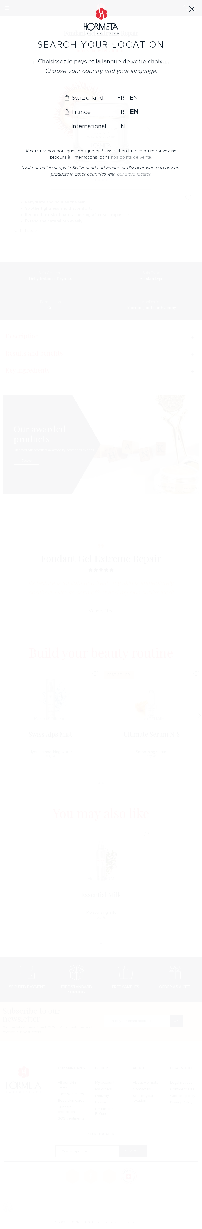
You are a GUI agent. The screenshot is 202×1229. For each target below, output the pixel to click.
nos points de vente (131, 157)
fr (120, 97)
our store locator (133, 174)
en (134, 97)
